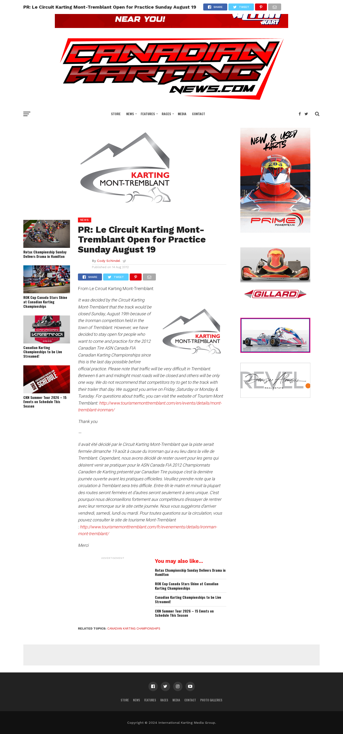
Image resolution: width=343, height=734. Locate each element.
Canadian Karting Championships (133, 628)
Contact (198, 113)
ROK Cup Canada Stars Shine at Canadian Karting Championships (45, 301)
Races (166, 113)
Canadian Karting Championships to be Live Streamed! (42, 351)
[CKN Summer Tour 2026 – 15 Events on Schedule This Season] (46, 392)
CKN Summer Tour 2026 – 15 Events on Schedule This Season (44, 401)
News (130, 113)
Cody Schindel (108, 261)
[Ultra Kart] (171, 26)
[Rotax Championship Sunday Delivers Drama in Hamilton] (46, 246)
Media (182, 113)
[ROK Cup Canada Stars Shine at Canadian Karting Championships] (46, 292)
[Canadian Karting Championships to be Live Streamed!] (46, 342)
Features (148, 113)
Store (116, 113)
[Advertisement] (113, 591)
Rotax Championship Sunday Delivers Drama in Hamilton (44, 254)
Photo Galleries (211, 700)
